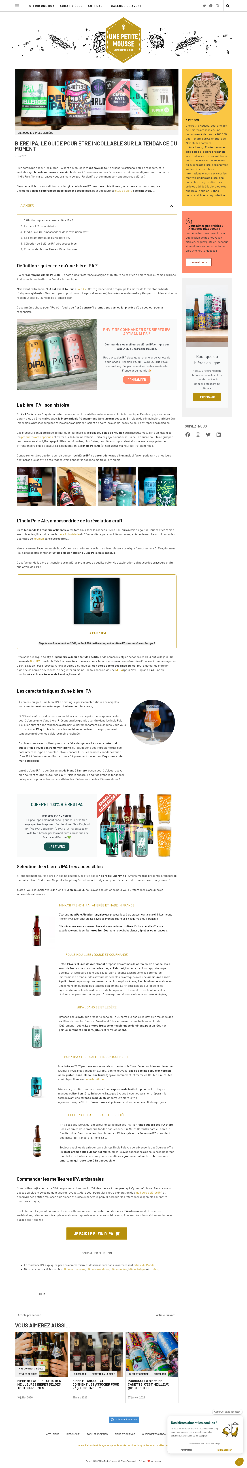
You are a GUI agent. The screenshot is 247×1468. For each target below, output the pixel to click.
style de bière (123, 190)
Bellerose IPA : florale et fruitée (96, 1115)
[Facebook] (211, 6)
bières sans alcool (98, 1269)
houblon (38, 538)
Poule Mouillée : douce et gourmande (97, 954)
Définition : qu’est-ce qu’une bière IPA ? (48, 220)
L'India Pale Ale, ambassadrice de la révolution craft (56, 231)
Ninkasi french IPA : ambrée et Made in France (97, 905)
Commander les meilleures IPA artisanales (50, 249)
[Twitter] (204, 6)
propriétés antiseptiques (37, 437)
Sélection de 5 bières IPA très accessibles (50, 243)
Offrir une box (41, 5)
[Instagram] (217, 6)
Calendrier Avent (126, 5)
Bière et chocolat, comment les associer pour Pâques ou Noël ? (96, 1384)
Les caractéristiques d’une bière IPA (47, 237)
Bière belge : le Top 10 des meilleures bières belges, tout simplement (39, 1384)
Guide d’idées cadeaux (155, 1434)
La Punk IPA (97, 633)
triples (154, 1269)
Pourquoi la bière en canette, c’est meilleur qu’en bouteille (148, 1384)
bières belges (137, 1269)
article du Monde (144, 1265)
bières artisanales (74, 1269)
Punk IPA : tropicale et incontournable (96, 1057)
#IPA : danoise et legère (97, 1007)
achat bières (71, 5)
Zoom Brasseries (97, 1434)
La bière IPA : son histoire (40, 226)
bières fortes (119, 1269)
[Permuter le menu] (17, 6)
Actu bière (52, 1434)
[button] (228, 6)
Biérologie (73, 1434)
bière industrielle (69, 534)
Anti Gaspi (97, 5)
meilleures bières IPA (148, 1192)
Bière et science (125, 1434)
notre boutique (94, 1079)
